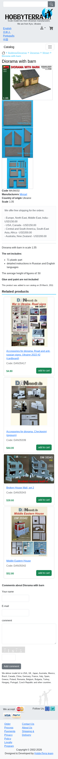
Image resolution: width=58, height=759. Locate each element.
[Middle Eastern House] (29, 532)
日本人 (7, 32)
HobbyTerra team (43, 753)
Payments (9, 731)
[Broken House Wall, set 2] (29, 468)
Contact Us (28, 724)
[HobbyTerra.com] (29, 13)
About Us (27, 727)
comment (7, 620)
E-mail (5, 606)
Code (5, 190)
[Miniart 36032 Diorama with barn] (27, 82)
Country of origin (12, 198)
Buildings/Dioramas (17, 53)
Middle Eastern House (18, 561)
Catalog (9, 47)
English (7, 28)
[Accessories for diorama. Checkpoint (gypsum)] (29, 402)
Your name (8, 591)
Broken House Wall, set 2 (20, 487)
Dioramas (34, 53)
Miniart (46, 53)
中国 (5, 39)
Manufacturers (10, 194)
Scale (5, 201)
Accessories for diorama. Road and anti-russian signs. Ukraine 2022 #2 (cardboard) (28, 355)
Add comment (11, 666)
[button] (38, 28)
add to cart (44, 370)
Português (8, 35)
